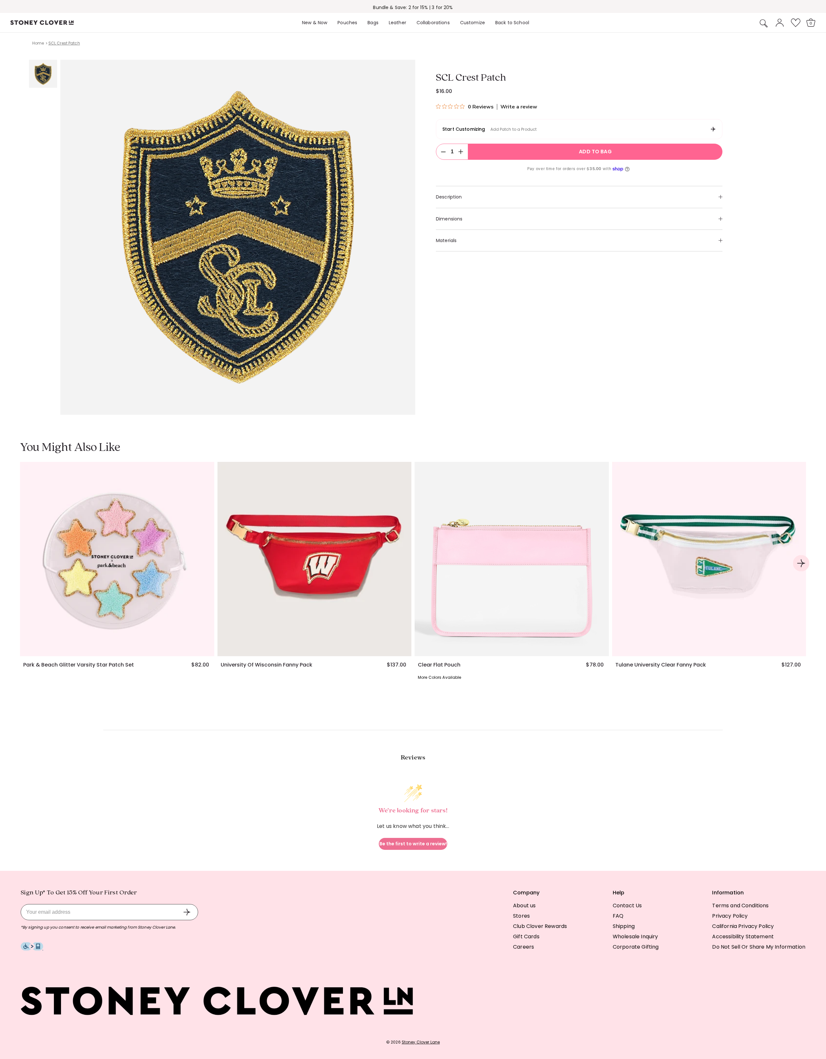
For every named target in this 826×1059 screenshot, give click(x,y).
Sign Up (187, 912)
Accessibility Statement (743, 936)
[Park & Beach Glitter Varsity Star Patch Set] (117, 559)
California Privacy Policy (743, 926)
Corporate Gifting (636, 947)
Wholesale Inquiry (635, 936)
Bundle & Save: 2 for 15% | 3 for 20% (413, 7)
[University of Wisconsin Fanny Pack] (314, 559)
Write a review (518, 107)
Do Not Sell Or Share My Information (758, 947)
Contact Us (627, 905)
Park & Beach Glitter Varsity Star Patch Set (78, 664)
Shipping (624, 926)
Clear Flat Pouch (439, 664)
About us (524, 905)
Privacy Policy (730, 916)
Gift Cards (526, 936)
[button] (764, 23)
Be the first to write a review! (413, 843)
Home (38, 43)
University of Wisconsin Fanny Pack (266, 664)
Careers (523, 947)
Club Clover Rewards (540, 926)
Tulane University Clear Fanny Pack (660, 664)
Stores (521, 916)
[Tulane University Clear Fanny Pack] (709, 559)
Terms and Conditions (740, 905)
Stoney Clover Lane (421, 1042)
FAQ (618, 916)
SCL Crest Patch (64, 43)
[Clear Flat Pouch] (512, 559)
